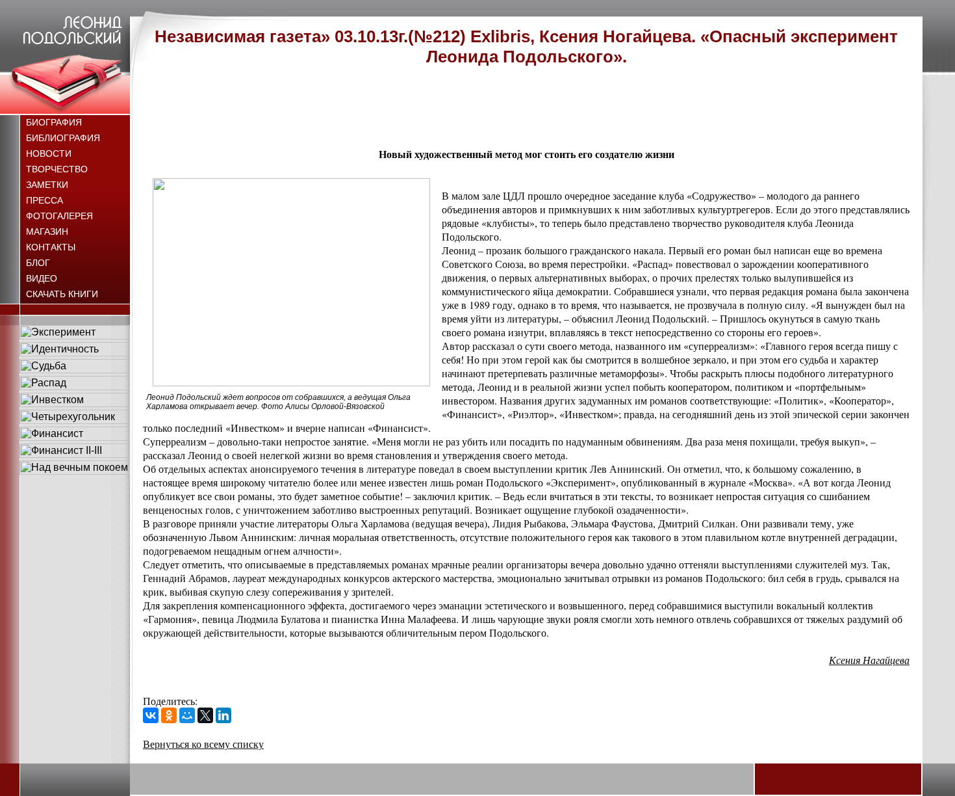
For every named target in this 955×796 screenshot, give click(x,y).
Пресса (44, 200)
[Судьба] (74, 369)
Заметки (47, 184)
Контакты (50, 247)
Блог (38, 263)
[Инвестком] (74, 403)
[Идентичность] (74, 352)
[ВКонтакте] (151, 715)
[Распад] (74, 386)
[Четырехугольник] (74, 420)
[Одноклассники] (169, 715)
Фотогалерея (59, 216)
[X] (205, 715)
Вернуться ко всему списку (203, 743)
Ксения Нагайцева (869, 660)
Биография (54, 122)
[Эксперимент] (74, 335)
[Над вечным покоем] (74, 471)
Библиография (63, 138)
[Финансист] (74, 437)
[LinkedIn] (223, 715)
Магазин (47, 231)
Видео (41, 278)
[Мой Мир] (187, 715)
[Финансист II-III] (74, 454)
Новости (48, 153)
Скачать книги (62, 294)
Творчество (57, 169)
